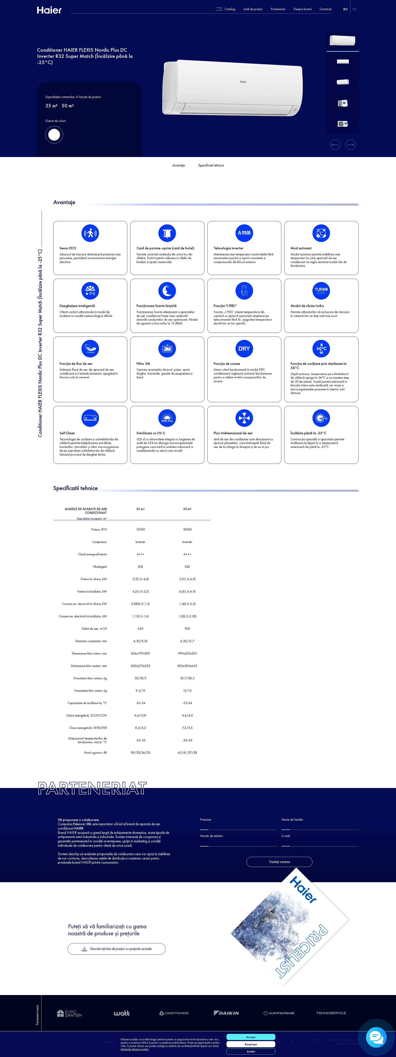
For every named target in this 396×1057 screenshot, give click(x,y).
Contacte (326, 9)
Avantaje (178, 165)
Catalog (230, 9)
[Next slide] (350, 144)
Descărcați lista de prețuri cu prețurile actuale (121, 948)
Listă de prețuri (253, 9)
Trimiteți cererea (279, 861)
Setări (251, 1051)
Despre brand (302, 9)
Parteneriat (278, 9)
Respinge (251, 1044)
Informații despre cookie (134, 1049)
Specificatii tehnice (211, 165)
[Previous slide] (335, 144)
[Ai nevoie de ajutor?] (376, 1037)
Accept (251, 1037)
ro (345, 9)
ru (354, 9)
